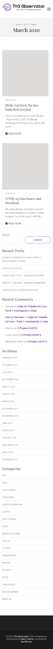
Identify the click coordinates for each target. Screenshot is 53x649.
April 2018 (7, 452)
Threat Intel (8, 584)
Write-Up (6, 599)
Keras (5, 526)
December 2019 (10, 408)
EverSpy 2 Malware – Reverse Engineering (23, 283)
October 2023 (9, 365)
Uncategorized (10, 592)
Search (5, 234)
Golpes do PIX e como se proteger (20, 290)
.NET (4, 475)
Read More (14, 133)
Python (6, 548)
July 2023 (7, 372)
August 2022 (8, 387)
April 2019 (7, 423)
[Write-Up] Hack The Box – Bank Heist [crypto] (23, 107)
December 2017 (10, 459)
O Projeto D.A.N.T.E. (12, 268)
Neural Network (11, 533)
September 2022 (10, 379)
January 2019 (9, 438)
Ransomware (9, 555)
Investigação (9, 519)
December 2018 (10, 445)
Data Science (9, 490)
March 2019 (8, 430)
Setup (5, 577)
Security (6, 570)
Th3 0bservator (21, 636)
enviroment (8, 497)
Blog (4, 483)
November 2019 (10, 416)
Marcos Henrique (14, 317)
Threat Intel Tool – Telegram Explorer (23, 275)
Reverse (6, 563)
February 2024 (9, 357)
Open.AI (6, 541)
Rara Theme (27, 639)
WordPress (26, 641)
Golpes (6, 512)
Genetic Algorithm (12, 504)
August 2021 (8, 394)
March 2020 (8, 401)
